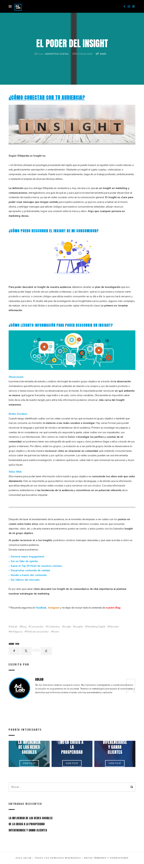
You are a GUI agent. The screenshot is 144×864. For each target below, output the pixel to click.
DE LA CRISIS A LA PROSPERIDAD (71, 747)
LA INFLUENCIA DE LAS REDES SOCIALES (29, 747)
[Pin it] (36, 650)
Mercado (114, 627)
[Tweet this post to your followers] (26, 651)
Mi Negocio (16, 632)
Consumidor (37, 627)
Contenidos (53, 627)
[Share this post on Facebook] (14, 651)
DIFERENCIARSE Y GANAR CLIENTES (115, 747)
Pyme (55, 632)
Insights (78, 627)
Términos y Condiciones (111, 858)
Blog (23, 627)
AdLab (13, 627)
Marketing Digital (57, 54)
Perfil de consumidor (37, 632)
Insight (67, 627)
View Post (29, 763)
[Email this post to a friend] (46, 651)
